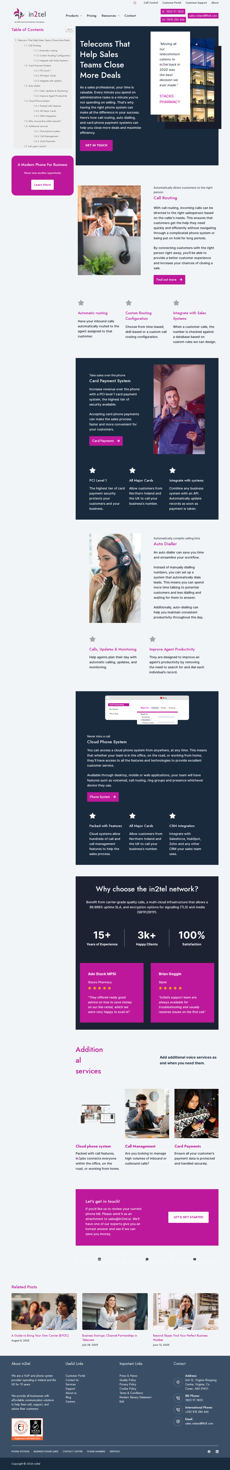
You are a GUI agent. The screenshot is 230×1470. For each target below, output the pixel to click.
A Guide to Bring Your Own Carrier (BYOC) (40, 1336)
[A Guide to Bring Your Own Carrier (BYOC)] (44, 1311)
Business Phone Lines (46, 1451)
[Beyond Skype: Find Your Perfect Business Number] (185, 1311)
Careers (70, 1402)
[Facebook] (209, 1451)
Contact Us (72, 1380)
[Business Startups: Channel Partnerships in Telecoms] (115, 1311)
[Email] (194, 1259)
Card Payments (47, 141)
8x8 (121, 1402)
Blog (68, 1397)
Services (71, 1384)
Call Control (151, 2)
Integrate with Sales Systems (54, 60)
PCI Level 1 (45, 70)
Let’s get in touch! (37, 146)
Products (72, 15)
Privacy (124, 1384)
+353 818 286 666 (197, 1412)
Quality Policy (127, 1380)
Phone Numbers (96, 1451)
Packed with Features (50, 106)
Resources (109, 15)
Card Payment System (40, 65)
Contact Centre (73, 1451)
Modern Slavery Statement (135, 1397)
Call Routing (34, 45)
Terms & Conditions (131, 1393)
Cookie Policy (127, 1389)
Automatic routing (48, 50)
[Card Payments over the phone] (196, 1130)
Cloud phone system (50, 131)
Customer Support (196, 2)
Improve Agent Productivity (53, 96)
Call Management (49, 136)
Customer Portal (171, 2)
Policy (132, 1384)
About (214, 2)
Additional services (38, 126)
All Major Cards (48, 75)
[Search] (135, 2)
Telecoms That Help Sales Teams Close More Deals (43, 40)
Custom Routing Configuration (55, 55)
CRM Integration (48, 116)
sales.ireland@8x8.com (199, 1423)
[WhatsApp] (147, 1259)
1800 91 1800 (194, 1400)
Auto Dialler (34, 86)
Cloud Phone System (39, 101)
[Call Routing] (147, 1130)
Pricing (91, 15)
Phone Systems (20, 1451)
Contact (130, 15)
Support (70, 1389)
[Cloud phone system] (98, 1130)
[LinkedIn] (99, 1259)
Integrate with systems (51, 81)
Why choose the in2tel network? (45, 121)
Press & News (128, 1376)
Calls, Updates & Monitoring (54, 91)
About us (71, 1393)
